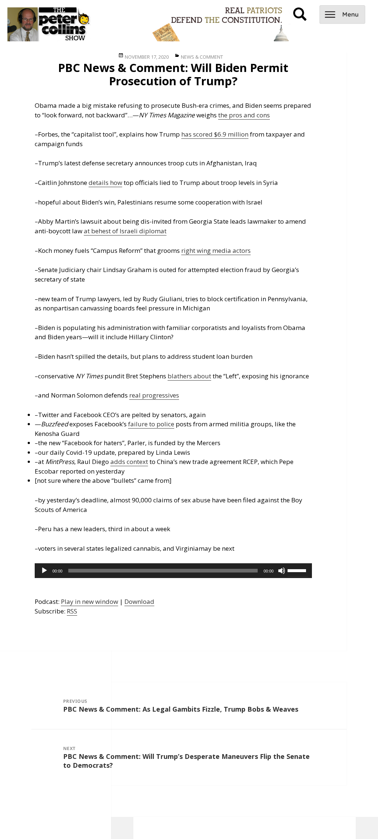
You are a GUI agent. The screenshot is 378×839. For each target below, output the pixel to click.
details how (105, 182)
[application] (173, 570)
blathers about (189, 376)
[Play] (44, 570)
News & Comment (202, 57)
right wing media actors (216, 250)
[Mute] (281, 570)
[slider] (298, 570)
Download (139, 601)
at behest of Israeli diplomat (125, 231)
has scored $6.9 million (214, 134)
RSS (72, 611)
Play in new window (89, 601)
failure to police (151, 424)
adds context (129, 461)
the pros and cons (244, 115)
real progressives (154, 395)
